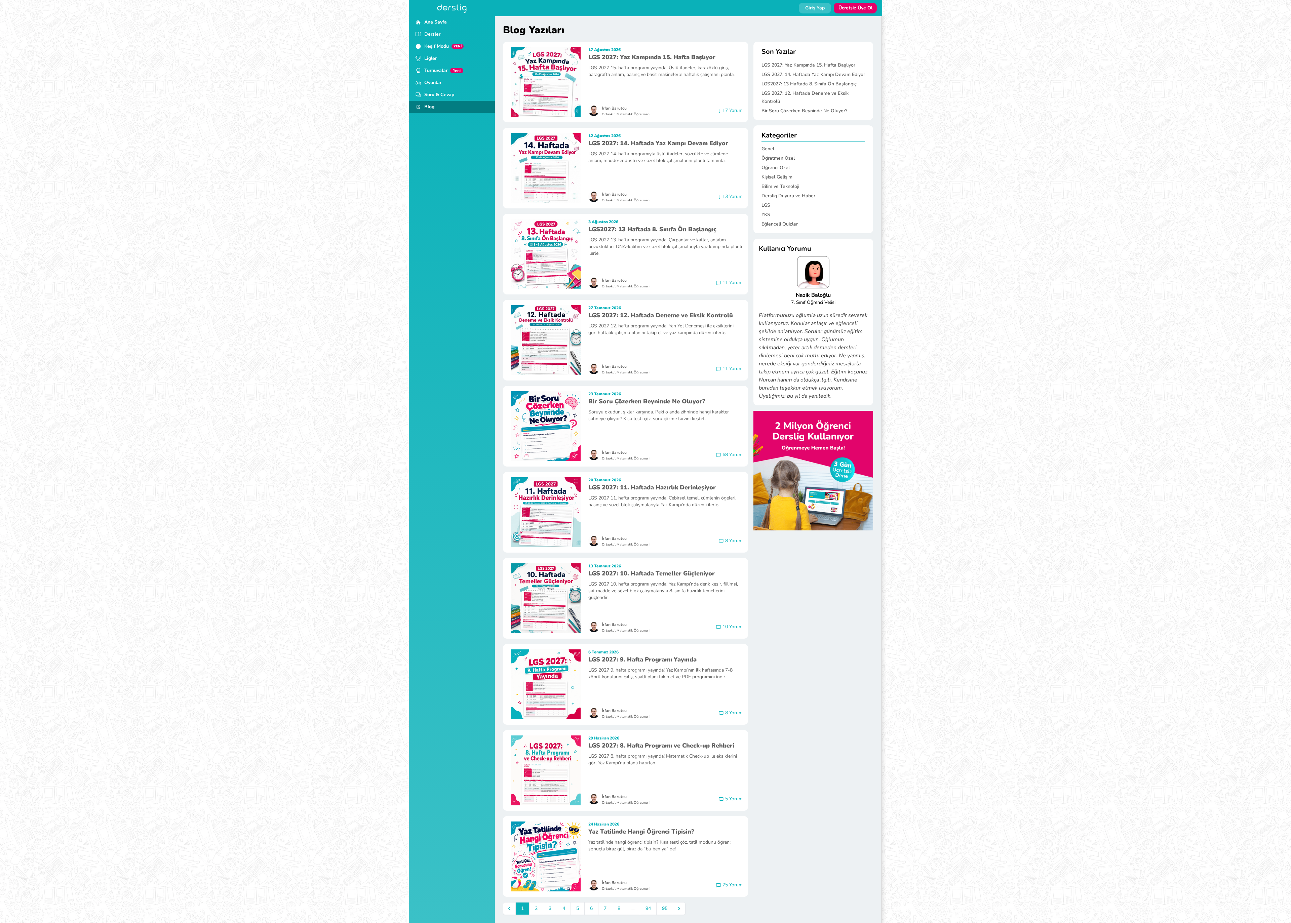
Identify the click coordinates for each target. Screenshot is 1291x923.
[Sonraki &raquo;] (679, 908)
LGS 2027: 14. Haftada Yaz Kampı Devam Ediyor (658, 143)
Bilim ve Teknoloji (780, 186)
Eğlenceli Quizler (779, 224)
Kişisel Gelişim (776, 177)
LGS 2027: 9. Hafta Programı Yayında (642, 659)
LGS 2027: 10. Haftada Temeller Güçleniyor (651, 573)
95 (664, 908)
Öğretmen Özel (778, 158)
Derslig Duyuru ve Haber (788, 196)
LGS (765, 205)
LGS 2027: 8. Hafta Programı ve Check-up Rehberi (661, 745)
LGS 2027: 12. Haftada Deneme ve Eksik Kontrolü (660, 315)
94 (648, 908)
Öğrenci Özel (775, 167)
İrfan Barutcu (614, 108)
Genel (767, 149)
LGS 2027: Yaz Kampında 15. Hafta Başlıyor (651, 57)
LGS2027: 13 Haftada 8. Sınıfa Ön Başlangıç (652, 229)
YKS (765, 214)
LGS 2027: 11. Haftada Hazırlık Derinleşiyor (652, 487)
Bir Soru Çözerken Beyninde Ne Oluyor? (646, 401)
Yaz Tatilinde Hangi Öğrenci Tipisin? (641, 832)
